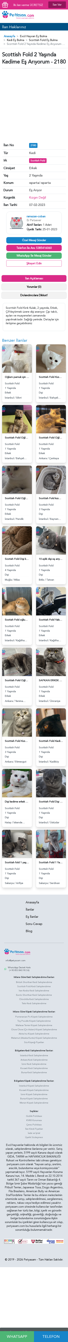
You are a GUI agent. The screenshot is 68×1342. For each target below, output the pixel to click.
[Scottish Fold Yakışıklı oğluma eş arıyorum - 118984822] (51, 601)
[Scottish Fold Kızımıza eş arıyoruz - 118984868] (51, 358)
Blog (29, 931)
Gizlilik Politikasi (34, 1116)
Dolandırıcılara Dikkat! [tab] (34, 295)
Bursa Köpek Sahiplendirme (34, 1098)
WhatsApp (17, 1336)
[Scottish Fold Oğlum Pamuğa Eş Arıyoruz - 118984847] (17, 480)
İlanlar (30, 909)
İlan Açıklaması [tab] (34, 278)
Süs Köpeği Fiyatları (34, 1042)
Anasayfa (9, 36)
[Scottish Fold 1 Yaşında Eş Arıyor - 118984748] (51, 844)
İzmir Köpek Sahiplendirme (34, 1094)
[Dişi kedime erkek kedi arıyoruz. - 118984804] (17, 783)
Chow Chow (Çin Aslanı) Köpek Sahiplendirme (34, 1029)
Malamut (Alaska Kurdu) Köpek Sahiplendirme (34, 1038)
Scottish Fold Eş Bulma (43, 40)
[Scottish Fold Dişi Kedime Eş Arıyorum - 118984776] (51, 783)
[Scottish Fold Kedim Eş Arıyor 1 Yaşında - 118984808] (51, 722)
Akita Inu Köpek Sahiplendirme (34, 1033)
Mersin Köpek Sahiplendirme (34, 1102)
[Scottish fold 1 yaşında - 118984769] (17, 844)
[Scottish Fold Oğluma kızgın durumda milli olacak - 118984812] (17, 662)
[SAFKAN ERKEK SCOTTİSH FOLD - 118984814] (51, 662)
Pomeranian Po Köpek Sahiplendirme (34, 1016)
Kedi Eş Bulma (15, 40)
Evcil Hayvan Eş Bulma (33, 36)
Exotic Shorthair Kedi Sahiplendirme (34, 995)
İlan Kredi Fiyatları (34, 1129)
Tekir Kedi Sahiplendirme (34, 1003)
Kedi (32, 153)
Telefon (51, 1336)
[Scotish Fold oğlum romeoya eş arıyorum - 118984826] (17, 601)
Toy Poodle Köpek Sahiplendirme (34, 1021)
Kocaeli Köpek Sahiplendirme (34, 1090)
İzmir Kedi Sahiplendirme (34, 1064)
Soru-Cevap (34, 924)
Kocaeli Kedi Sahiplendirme (34, 1068)
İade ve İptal (34, 1133)
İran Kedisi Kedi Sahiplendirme (34, 990)
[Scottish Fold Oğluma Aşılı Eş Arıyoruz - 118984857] (51, 419)
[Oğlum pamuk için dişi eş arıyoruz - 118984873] (17, 358)
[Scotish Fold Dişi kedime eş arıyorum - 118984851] (17, 540)
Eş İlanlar (32, 917)
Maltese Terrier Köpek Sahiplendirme (34, 1025)
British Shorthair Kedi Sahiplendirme (34, 982)
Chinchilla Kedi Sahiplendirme (34, 999)
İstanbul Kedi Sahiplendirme (34, 1055)
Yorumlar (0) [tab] (34, 287)
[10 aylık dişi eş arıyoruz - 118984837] (51, 540)
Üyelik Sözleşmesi (34, 1137)
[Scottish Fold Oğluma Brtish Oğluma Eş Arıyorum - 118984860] (17, 419)
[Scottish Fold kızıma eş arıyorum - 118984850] (51, 480)
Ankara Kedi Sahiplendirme (34, 1059)
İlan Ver (57, 5)
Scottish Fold (38, 160)
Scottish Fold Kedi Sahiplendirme (34, 986)
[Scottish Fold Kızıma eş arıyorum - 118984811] (17, 722)
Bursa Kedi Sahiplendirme (34, 1072)
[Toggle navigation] (63, 16)
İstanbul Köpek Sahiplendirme (34, 1085)
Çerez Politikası (34, 1124)
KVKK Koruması (34, 1120)
